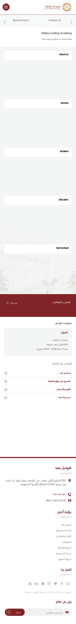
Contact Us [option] (55, 20)
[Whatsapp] (68, 584)
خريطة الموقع (65, 559)
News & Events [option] (21, 20)
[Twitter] (55, 583)
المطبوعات (66, 542)
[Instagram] (49, 583)
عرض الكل (13, 303)
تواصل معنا (66, 525)
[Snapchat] (43, 583)
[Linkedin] (36, 583)
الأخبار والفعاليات (63, 536)
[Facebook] (62, 583)
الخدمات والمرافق (63, 530)
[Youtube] (30, 583)
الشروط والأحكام (64, 548)
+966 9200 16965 (59, 494)
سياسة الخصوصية (63, 553)
